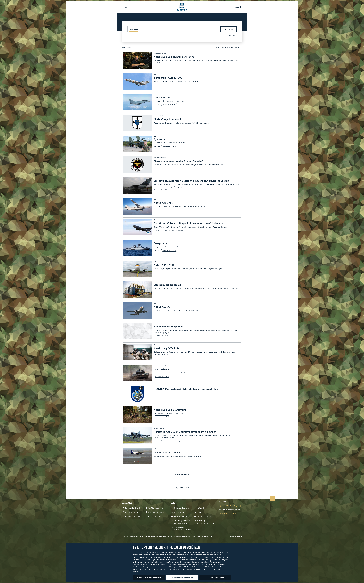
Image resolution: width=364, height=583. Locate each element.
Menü (126, 7)
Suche (237, 7)
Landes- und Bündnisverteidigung (172, 441)
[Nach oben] (272, 498)
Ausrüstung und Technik (169, 104)
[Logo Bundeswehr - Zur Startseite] (182, 7)
